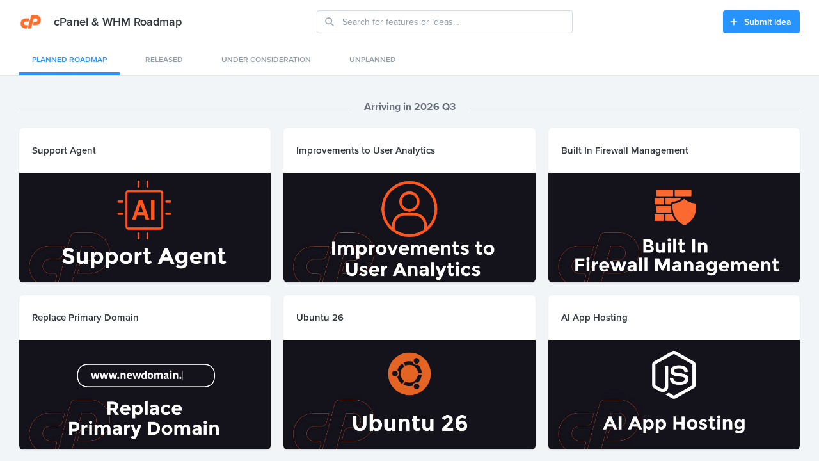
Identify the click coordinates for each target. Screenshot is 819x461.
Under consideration (266, 59)
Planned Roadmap (69, 59)
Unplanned (372, 59)
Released (164, 59)
